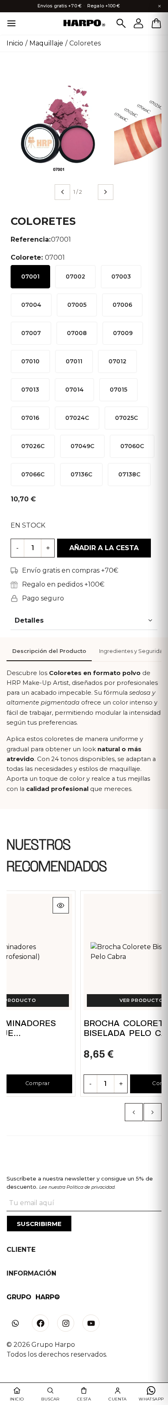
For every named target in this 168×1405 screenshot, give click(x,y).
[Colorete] (59, 127)
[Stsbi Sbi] (15, 1323)
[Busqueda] (121, 23)
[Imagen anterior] (62, 192)
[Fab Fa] (40, 1323)
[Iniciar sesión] (139, 23)
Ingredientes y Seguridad (132, 651)
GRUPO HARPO (33, 1297)
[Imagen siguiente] (105, 192)
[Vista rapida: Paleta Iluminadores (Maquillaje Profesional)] (61, 905)
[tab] (49, 651)
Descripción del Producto (49, 651)
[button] (134, 1112)
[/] (84, 23)
